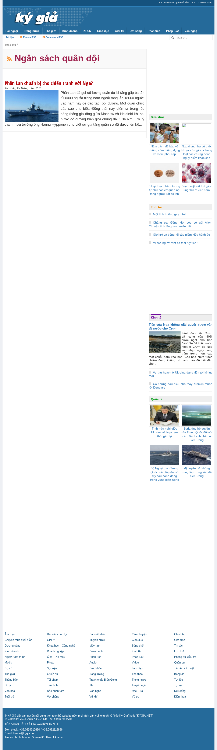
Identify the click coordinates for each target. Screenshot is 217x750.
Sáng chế (137, 645)
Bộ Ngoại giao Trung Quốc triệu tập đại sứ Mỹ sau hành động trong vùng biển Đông (164, 474)
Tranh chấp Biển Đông (103, 679)
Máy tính (94, 645)
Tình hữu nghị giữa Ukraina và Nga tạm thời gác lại (164, 432)
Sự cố (8, 668)
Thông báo (11, 679)
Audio (92, 662)
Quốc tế (156, 399)
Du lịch (9, 685)
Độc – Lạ (137, 691)
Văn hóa (10, 691)
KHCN (87, 31)
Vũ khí (93, 696)
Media (8, 662)
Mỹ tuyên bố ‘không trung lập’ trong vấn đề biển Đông (197, 472)
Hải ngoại (12, 31)
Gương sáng (12, 645)
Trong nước (31, 31)
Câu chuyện (139, 634)
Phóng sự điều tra (185, 656)
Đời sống (136, 31)
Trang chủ (10, 45)
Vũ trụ (135, 696)
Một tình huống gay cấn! (169, 214)
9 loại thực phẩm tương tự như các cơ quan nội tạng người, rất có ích (164, 189)
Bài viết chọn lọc (57, 634)
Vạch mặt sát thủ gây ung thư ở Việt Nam (196, 188)
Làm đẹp (137, 668)
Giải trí (119, 31)
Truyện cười (97, 640)
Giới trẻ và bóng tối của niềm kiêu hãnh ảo (181, 234)
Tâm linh (52, 685)
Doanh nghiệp (55, 651)
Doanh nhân (96, 651)
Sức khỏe (158, 117)
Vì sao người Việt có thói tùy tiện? (175, 243)
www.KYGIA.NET (47, 724)
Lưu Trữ (179, 651)
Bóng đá (179, 674)
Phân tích (154, 31)
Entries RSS (29, 37)
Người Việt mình (15, 656)
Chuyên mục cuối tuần (18, 640)
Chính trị (179, 634)
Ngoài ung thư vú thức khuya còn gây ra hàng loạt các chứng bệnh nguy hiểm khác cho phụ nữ (196, 154)
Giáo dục (103, 31)
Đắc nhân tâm (55, 691)
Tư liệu (178, 679)
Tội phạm (52, 679)
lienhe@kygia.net (24, 733)
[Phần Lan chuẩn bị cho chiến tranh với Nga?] (33, 106)
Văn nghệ (191, 31)
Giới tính (179, 640)
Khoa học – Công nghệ (61, 645)
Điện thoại (180, 696)
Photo (50, 662)
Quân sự (179, 662)
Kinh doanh (70, 31)
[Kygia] (35, 16)
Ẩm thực (10, 634)
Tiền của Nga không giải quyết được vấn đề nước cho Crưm (180, 326)
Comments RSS (54, 37)
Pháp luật (172, 31)
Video (135, 662)
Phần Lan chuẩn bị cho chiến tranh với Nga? (49, 83)
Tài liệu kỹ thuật (184, 668)
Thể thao (137, 674)
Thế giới (50, 31)
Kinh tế (156, 317)
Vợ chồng (53, 696)
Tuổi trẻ (156, 207)
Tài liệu (10, 37)
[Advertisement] (180, 82)
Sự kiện (52, 668)
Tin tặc (178, 645)
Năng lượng (96, 674)
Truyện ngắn (139, 685)
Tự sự (178, 685)
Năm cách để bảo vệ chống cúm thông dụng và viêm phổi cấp (164, 150)
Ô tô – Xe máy (56, 656)
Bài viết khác (97, 634)
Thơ (92, 685)
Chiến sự (52, 674)
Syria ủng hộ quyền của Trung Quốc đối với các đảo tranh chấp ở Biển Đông (196, 434)
